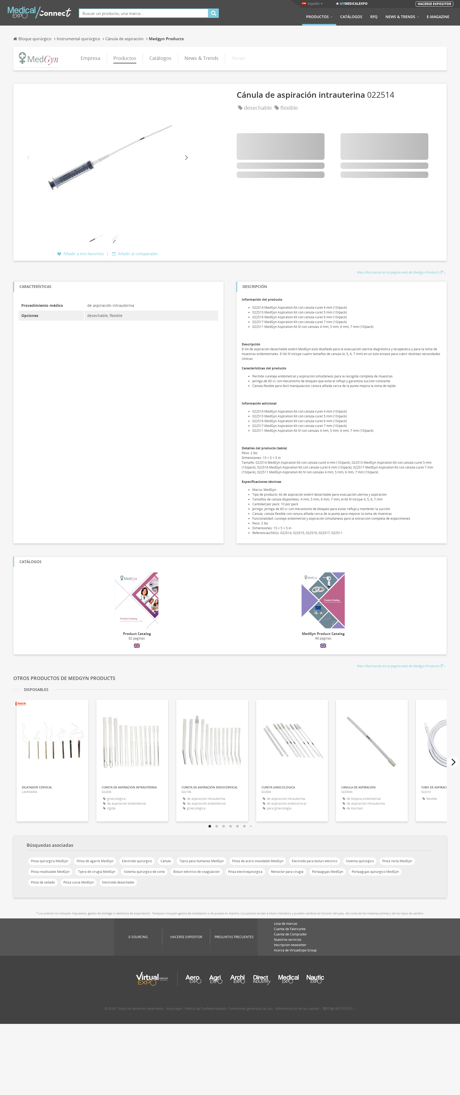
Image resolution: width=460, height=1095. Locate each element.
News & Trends (400, 16)
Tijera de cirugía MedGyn (96, 871)
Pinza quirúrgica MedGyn (49, 861)
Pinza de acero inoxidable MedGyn (257, 861)
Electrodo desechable (118, 882)
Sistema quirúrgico (360, 861)
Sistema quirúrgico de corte (144, 871)
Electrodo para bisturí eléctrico (314, 861)
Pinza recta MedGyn (397, 861)
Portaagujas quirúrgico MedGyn (375, 871)
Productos (317, 16)
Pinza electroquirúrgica (245, 871)
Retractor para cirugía (287, 871)
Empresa (90, 58)
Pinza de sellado (43, 882)
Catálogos (351, 16)
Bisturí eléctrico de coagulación (196, 871)
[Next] (186, 157)
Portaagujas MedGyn (327, 871)
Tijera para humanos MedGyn (201, 861)
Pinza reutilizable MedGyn (50, 871)
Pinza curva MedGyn (78, 882)
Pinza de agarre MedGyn (95, 861)
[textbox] (143, 13)
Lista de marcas (285, 923)
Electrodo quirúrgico (137, 861)
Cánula (166, 861)
